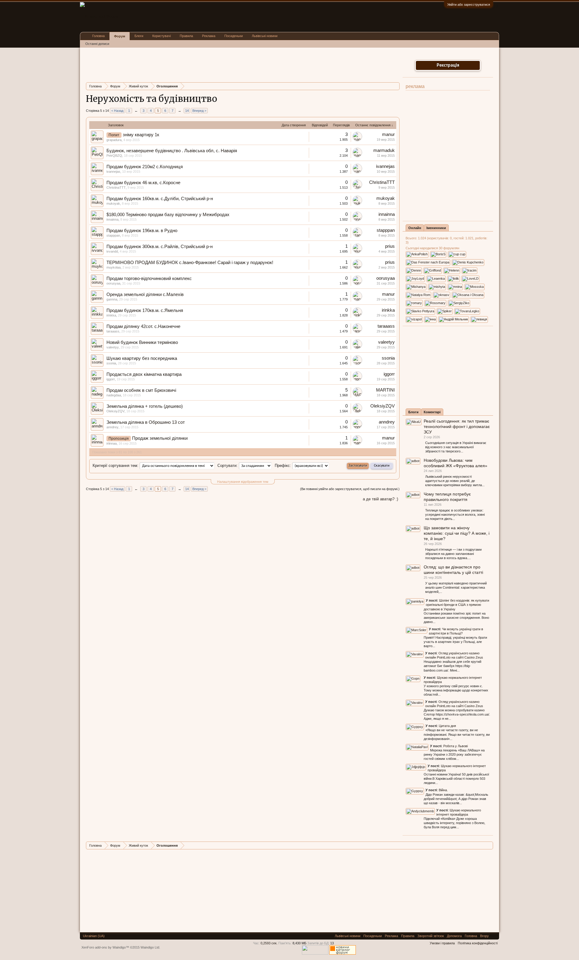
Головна (98, 36)
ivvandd (112, 251)
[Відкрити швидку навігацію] (396, 86)
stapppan (113, 235)
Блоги (413, 412)
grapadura (114, 140)
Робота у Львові (455, 746)
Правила (186, 36)
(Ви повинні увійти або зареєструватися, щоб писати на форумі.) (350, 489)
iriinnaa (111, 443)
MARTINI (385, 390)
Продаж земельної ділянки (160, 438)
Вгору (484, 936)
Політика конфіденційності (478, 943)
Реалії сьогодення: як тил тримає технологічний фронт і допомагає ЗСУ (457, 426)
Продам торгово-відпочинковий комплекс (149, 278)
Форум (119, 36)
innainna (112, 219)
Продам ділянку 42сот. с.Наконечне (143, 326)
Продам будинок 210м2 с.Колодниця (144, 166)
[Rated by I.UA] (315, 953)
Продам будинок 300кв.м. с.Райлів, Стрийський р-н (159, 246)
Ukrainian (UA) (94, 936)
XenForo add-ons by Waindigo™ (105, 947)
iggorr (110, 379)
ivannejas (113, 171)
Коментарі (432, 412)
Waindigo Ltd (150, 947)
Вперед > (199, 110)
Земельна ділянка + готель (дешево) (144, 406)
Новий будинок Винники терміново (142, 342)
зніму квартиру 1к (141, 134)
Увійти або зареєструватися (468, 4)
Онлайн (414, 228)
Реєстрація (448, 65)
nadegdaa (113, 395)
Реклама (208, 36)
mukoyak (113, 203)
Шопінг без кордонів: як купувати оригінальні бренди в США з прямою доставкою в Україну (456, 605)
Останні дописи (97, 44)
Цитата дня (447, 726)
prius (390, 246)
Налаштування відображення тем (242, 481)
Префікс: (283, 465)
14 (187, 110)
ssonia (111, 363)
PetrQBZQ (114, 155)
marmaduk (384, 150)
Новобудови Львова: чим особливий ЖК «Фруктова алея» (455, 463)
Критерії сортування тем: (115, 465)
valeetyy (112, 347)
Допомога (454, 936)
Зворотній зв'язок (430, 936)
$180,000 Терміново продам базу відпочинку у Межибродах (167, 214)
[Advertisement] (195, 64)
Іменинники (436, 228)
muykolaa (113, 267)
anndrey (112, 427)
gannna (111, 299)
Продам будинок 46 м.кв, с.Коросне (143, 182)
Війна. (443, 790)
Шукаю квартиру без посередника (141, 358)
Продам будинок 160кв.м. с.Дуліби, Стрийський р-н (159, 198)
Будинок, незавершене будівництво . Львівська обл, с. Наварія (171, 150)
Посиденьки (233, 36)
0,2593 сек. (269, 943)
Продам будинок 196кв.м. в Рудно (141, 230)
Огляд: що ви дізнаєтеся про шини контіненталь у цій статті (453, 570)
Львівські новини (264, 36)
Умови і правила (442, 943)
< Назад (117, 110)
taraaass (112, 331)
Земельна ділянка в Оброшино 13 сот (145, 422)
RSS (494, 936)
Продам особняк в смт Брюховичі (141, 390)
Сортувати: (227, 465)
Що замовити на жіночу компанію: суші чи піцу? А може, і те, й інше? (456, 533)
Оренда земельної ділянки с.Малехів (145, 294)
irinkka (111, 315)
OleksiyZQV (115, 411)
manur (388, 134)
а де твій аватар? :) (380, 499)
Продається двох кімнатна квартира (144, 374)
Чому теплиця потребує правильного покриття (447, 497)
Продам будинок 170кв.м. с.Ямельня (144, 310)
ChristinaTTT (116, 187)
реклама (415, 86)
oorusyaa (113, 283)
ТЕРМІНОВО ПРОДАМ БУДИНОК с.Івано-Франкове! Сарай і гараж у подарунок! (189, 262)
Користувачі (161, 36)
